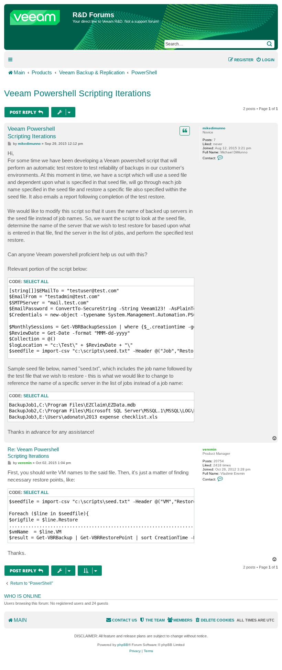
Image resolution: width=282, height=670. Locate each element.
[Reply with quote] (185, 130)
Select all (35, 281)
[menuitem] (265, 60)
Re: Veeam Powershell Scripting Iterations (33, 452)
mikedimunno (214, 128)
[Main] (39, 16)
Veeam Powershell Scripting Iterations (77, 93)
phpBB (122, 645)
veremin (209, 449)
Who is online (22, 596)
